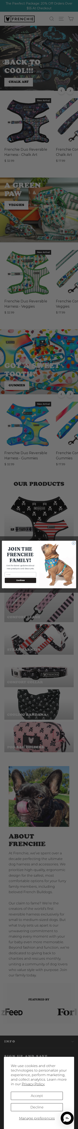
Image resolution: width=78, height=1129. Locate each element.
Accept (37, 1096)
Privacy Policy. (33, 1084)
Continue (20, 580)
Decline (37, 1107)
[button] (67, 1118)
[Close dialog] (73, 543)
